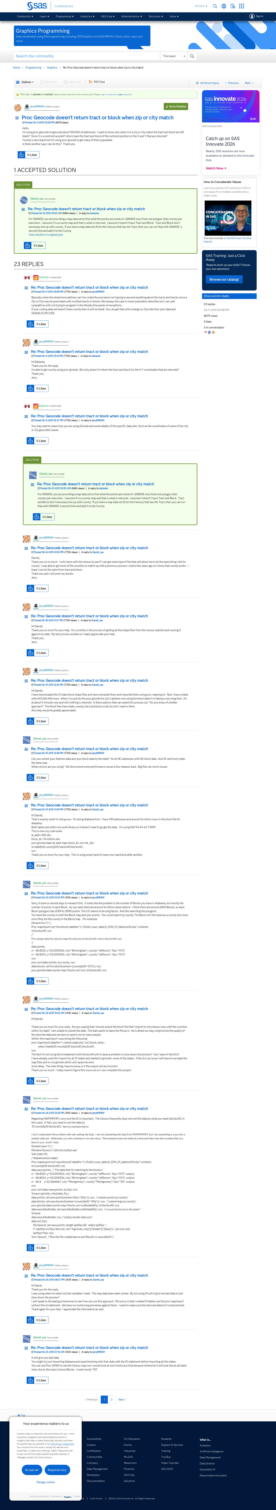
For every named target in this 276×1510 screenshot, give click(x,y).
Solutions (155, 16)
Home (16, 67)
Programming (63, 16)
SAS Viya (106, 16)
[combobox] (105, 55)
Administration (130, 16)
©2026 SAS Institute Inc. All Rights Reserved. (132, 1498)
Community (24, 16)
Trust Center (96, 1498)
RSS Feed (99, 82)
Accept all (31, 1470)
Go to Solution (177, 106)
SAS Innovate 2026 (212, 126)
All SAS (199, 6)
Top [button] (23, 1415)
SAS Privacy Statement (62, 1443)
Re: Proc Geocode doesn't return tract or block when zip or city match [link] (103, 67)
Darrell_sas (36, 198)
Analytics (86, 16)
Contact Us (232, 6)
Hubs (173, 16)
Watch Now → (216, 168)
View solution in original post (46, 234)
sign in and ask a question (116, 94)
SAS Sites (241, 6)
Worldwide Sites (224, 6)
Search (215, 6)
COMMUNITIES (64, 6)
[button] (18, 118)
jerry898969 (37, 106)
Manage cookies (45, 1482)
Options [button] (26, 82)
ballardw (94, 213)
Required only (57, 1470)
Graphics (52, 67)
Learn (43, 16)
